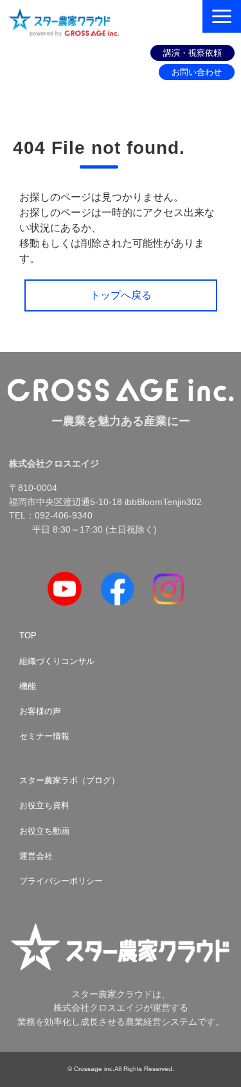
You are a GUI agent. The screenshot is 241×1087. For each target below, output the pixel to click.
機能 (27, 686)
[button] (221, 16)
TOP (28, 635)
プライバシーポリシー (61, 881)
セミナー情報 (44, 736)
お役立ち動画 (44, 831)
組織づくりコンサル (56, 661)
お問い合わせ (197, 72)
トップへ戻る (121, 295)
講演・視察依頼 (192, 53)
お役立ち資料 (44, 805)
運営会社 (36, 856)
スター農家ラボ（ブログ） (69, 780)
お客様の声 (40, 711)
